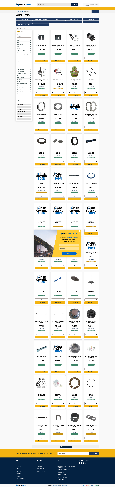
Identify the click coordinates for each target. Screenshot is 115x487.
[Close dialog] (79, 231)
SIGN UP (69, 253)
